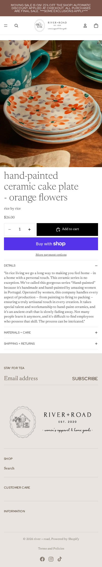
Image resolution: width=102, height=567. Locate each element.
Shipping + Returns (19, 344)
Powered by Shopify (65, 539)
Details (9, 265)
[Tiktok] (60, 559)
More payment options (51, 254)
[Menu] (5, 25)
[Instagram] (51, 559)
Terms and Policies (51, 548)
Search (9, 468)
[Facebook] (42, 559)
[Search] (16, 25)
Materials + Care (17, 333)
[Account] (85, 25)
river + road (42, 539)
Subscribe (85, 378)
